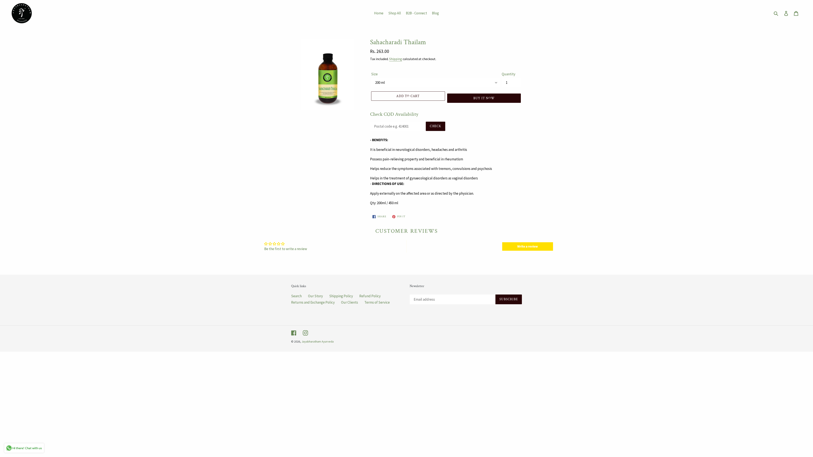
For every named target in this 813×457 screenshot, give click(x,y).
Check (435, 126)
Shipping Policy (341, 296)
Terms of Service (377, 302)
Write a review (527, 246)
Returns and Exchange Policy (313, 302)
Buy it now (484, 98)
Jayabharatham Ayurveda (317, 341)
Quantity (508, 74)
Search (296, 296)
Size (374, 74)
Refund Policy (370, 296)
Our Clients (349, 302)
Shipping (395, 59)
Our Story (315, 296)
